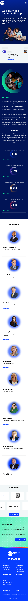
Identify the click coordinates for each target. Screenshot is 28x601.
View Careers (20, 539)
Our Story (19, 574)
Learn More (6, 159)
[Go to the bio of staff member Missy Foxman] (14, 413)
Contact (18, 585)
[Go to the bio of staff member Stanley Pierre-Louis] (14, 242)
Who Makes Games (7, 582)
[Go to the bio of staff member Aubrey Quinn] (14, 327)
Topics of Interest (7, 569)
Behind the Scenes (7, 584)
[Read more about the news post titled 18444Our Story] (12, 53)
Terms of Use (17, 598)
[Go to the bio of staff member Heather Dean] (14, 356)
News (17, 590)
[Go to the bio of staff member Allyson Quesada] (14, 384)
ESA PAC (18, 587)
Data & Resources (19, 564)
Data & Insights (19, 569)
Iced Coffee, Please (16, 596)
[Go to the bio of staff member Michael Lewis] (14, 469)
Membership (18, 581)
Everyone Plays (6, 577)
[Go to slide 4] (18, 62)
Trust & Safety (19, 567)
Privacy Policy (11, 598)
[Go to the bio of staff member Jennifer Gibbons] (14, 441)
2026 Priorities (6, 567)
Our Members (19, 579)
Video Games (7, 574)
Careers (18, 583)
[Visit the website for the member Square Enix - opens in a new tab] (18, 506)
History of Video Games (6, 579)
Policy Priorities (6, 564)
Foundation (7, 590)
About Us (18, 577)
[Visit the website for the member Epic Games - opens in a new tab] (13, 496)
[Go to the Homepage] (5, 3)
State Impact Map (20, 571)
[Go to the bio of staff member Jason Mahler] (14, 269)
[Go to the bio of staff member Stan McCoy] (14, 297)
